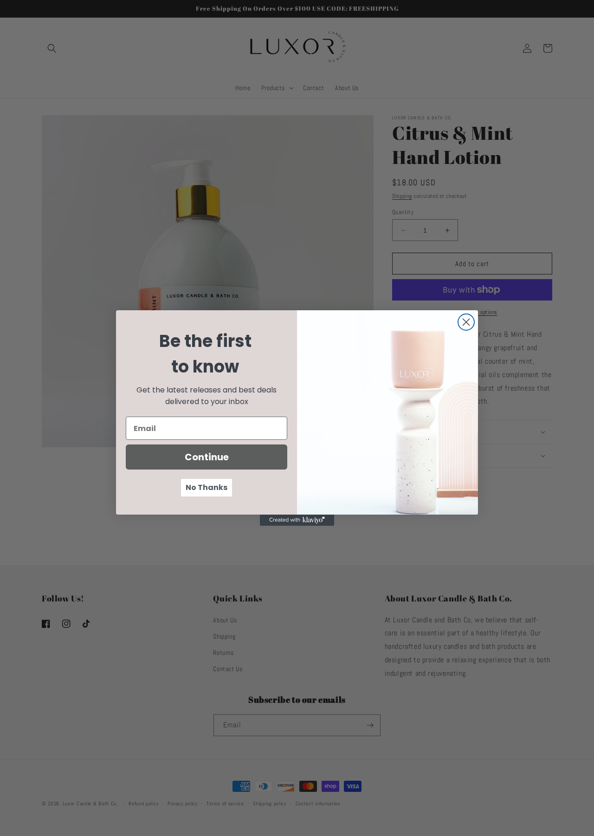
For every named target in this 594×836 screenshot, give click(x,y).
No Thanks (206, 487)
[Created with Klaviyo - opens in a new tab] (297, 520)
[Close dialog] (466, 322)
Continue (207, 457)
